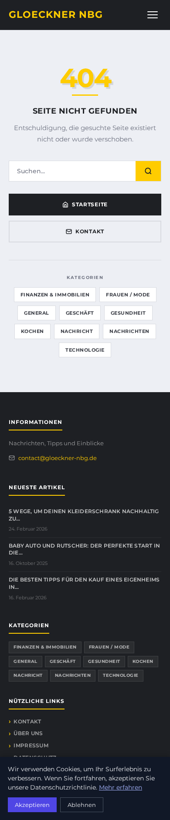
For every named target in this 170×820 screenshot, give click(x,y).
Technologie (85, 350)
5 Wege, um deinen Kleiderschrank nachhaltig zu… (84, 515)
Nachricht (77, 331)
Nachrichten (129, 331)
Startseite (90, 204)
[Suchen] (148, 171)
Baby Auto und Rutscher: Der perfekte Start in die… (84, 549)
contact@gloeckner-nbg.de (57, 457)
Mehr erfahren (120, 787)
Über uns (28, 733)
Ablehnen (82, 804)
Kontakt (89, 231)
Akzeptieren (32, 804)
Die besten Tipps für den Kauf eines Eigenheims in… (84, 583)
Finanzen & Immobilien (55, 295)
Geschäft (80, 313)
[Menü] (152, 15)
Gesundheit (128, 313)
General (36, 313)
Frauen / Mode (128, 295)
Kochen (32, 331)
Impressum (31, 745)
